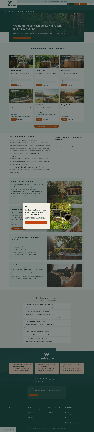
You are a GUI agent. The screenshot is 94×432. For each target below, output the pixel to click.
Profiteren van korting (36, 222)
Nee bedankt (36, 225)
